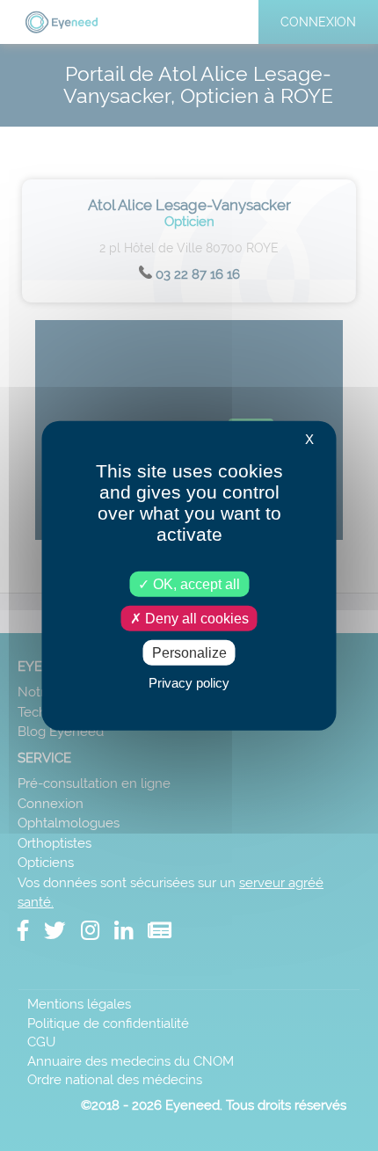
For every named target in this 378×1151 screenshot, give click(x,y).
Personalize (189, 652)
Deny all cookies (195, 617)
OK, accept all (194, 583)
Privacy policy (189, 682)
